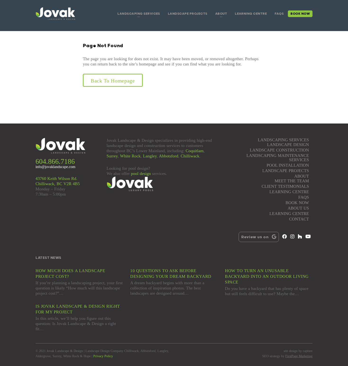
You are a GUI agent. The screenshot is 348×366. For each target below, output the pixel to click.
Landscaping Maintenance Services (277, 157)
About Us (298, 208)
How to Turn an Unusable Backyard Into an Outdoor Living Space (267, 276)
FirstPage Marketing (298, 356)
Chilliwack (190, 156)
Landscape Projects (187, 14)
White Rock (130, 156)
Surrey (112, 156)
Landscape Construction (279, 150)
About (221, 14)
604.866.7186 (55, 161)
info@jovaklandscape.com (55, 167)
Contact (299, 219)
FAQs (279, 14)
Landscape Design (288, 144)
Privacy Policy (103, 356)
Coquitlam (195, 150)
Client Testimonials (285, 186)
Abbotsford (168, 156)
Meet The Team (292, 181)
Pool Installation (288, 165)
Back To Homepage (113, 81)
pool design (141, 173)
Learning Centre (251, 14)
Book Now (300, 14)
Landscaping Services (138, 14)
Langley (150, 156)
